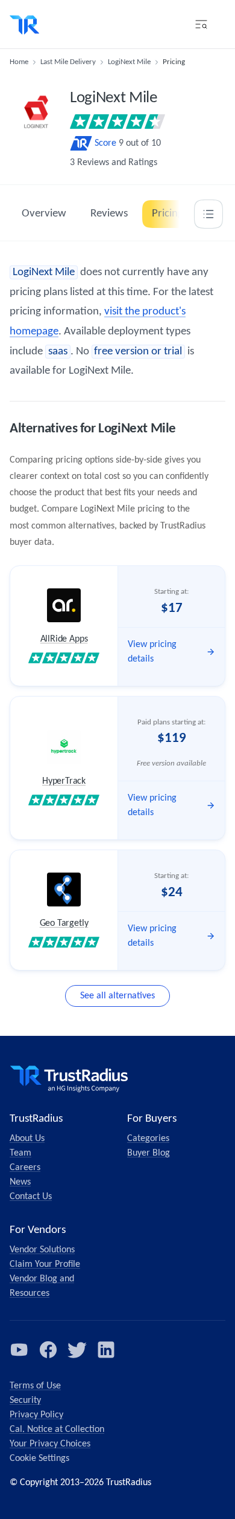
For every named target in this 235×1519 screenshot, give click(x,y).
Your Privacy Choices (50, 1444)
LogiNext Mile (129, 62)
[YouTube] (19, 1349)
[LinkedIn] (106, 1349)
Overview (44, 214)
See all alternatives (117, 996)
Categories (148, 1138)
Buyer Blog (148, 1153)
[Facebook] (48, 1349)
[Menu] (201, 24)
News (20, 1182)
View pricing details (152, 652)
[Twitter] (77, 1349)
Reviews (109, 214)
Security (25, 1400)
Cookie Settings (39, 1458)
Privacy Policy (36, 1415)
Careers (25, 1168)
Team (20, 1153)
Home (19, 62)
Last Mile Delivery (68, 62)
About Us (27, 1138)
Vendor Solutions (42, 1250)
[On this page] (208, 214)
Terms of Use (35, 1386)
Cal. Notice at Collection (57, 1429)
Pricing (167, 214)
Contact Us (31, 1197)
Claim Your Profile (45, 1264)
